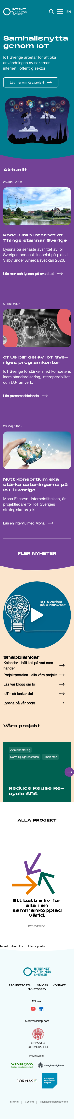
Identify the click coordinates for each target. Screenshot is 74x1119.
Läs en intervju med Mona (24, 523)
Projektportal (20, 985)
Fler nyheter (37, 554)
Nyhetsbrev (37, 989)
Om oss (42, 985)
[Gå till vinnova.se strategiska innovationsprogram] (49, 1080)
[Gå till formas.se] (27, 1080)
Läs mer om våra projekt (27, 82)
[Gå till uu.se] (38, 1039)
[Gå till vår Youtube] (33, 1008)
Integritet (14, 1102)
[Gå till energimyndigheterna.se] (51, 1065)
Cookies (29, 1102)
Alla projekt (37, 821)
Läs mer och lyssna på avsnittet (28, 273)
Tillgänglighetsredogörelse (54, 1102)
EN (69, 12)
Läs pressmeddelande (21, 396)
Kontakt (59, 985)
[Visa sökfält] (51, 12)
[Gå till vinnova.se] (22, 1065)
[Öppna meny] (60, 11)
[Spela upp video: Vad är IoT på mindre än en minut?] (37, 615)
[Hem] (15, 11)
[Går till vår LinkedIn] (41, 1009)
